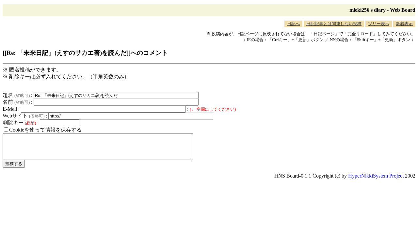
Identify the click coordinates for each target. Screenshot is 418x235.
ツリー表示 (378, 23)
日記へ (293, 23)
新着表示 (404, 23)
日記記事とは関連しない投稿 (334, 23)
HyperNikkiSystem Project (376, 176)
